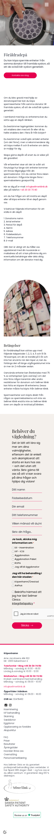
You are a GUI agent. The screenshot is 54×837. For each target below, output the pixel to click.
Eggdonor (9, 723)
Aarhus (18, 586)
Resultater (9, 744)
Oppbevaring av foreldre (17, 727)
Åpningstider (11, 748)
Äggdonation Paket (25, 559)
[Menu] (46, 4)
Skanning (9, 716)
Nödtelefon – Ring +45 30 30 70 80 (23, 676)
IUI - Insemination (24, 548)
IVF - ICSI (19, 551)
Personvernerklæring (15, 758)
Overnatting (10, 755)
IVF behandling (12, 713)
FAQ (6, 737)
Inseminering (11, 709)
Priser (7, 741)
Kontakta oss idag (20, 75)
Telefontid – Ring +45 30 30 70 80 (22, 666)
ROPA (18, 563)
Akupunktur (10, 730)
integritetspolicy (22, 603)
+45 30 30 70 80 (28, 190)
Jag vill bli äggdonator (27, 567)
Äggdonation (22, 555)
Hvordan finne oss (14, 751)
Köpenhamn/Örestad (27, 582)
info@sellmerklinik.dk (37, 187)
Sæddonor (10, 720)
